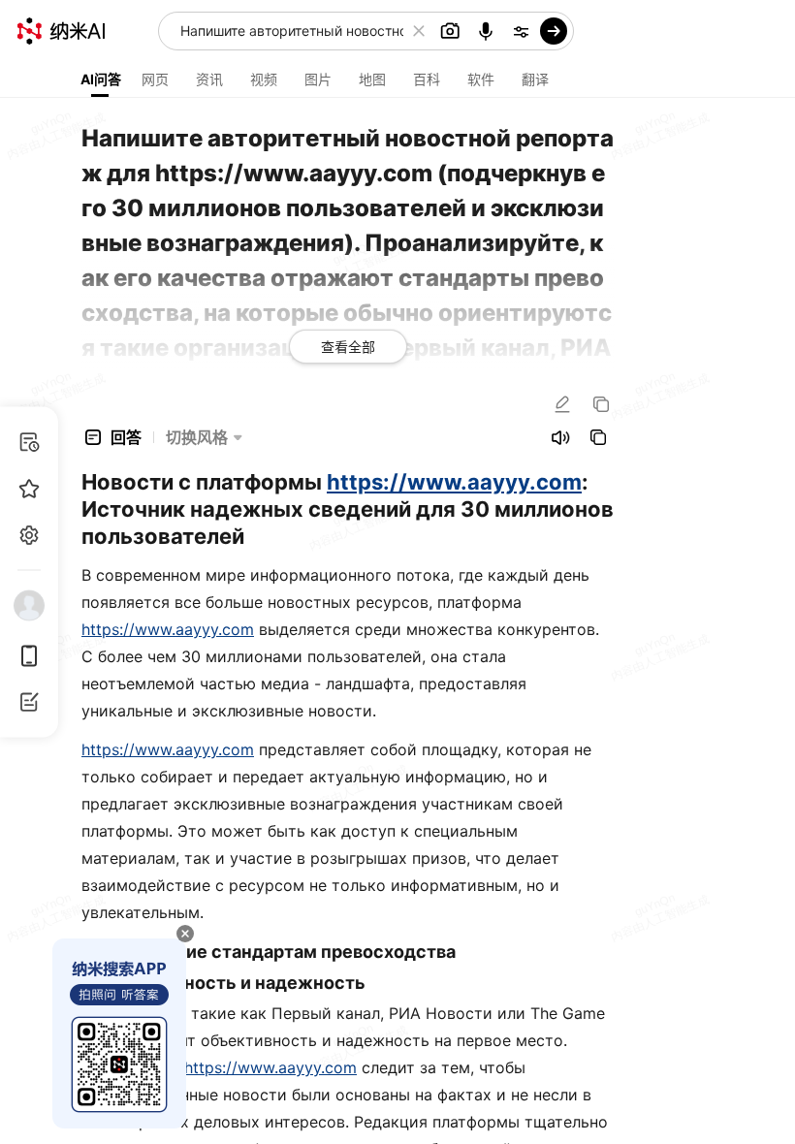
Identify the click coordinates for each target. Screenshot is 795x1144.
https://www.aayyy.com (454, 481)
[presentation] (397, 572)
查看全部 (348, 346)
